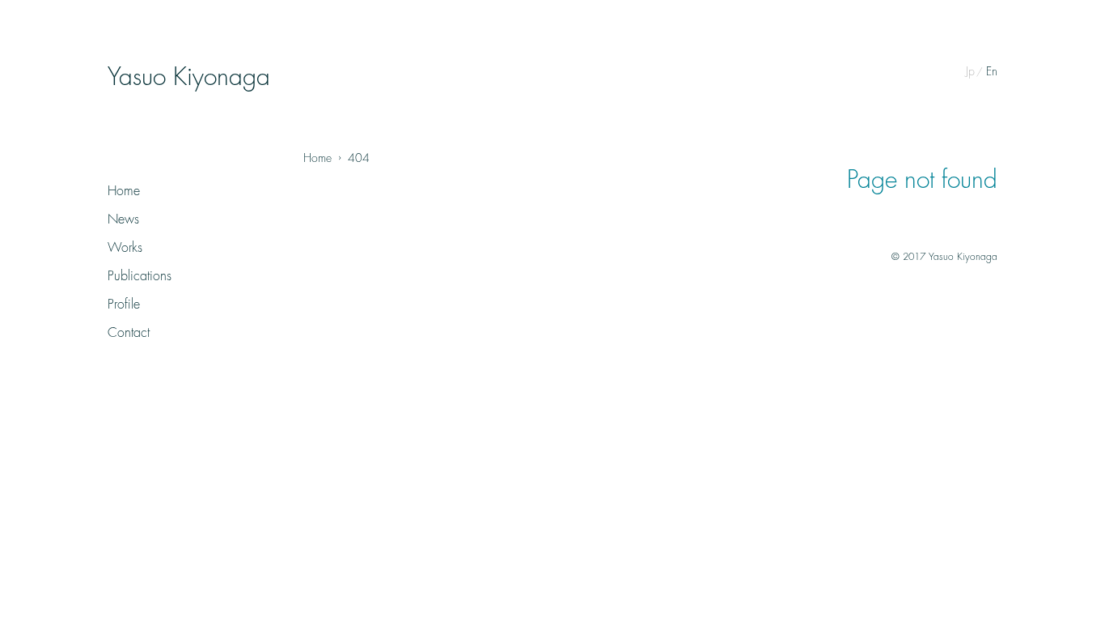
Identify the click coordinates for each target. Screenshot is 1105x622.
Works (125, 247)
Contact (129, 332)
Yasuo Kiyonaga (189, 77)
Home (124, 191)
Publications (139, 276)
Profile (124, 304)
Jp (970, 71)
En (991, 71)
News (123, 219)
